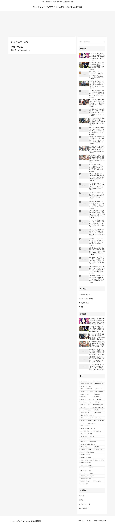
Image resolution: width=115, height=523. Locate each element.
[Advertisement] (57, 24)
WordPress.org (83, 508)
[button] (103, 42)
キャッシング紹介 (84, 294)
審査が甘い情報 (84, 303)
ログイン (82, 496)
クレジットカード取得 (86, 299)
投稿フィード (83, 500)
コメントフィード (84, 504)
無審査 (81, 307)
